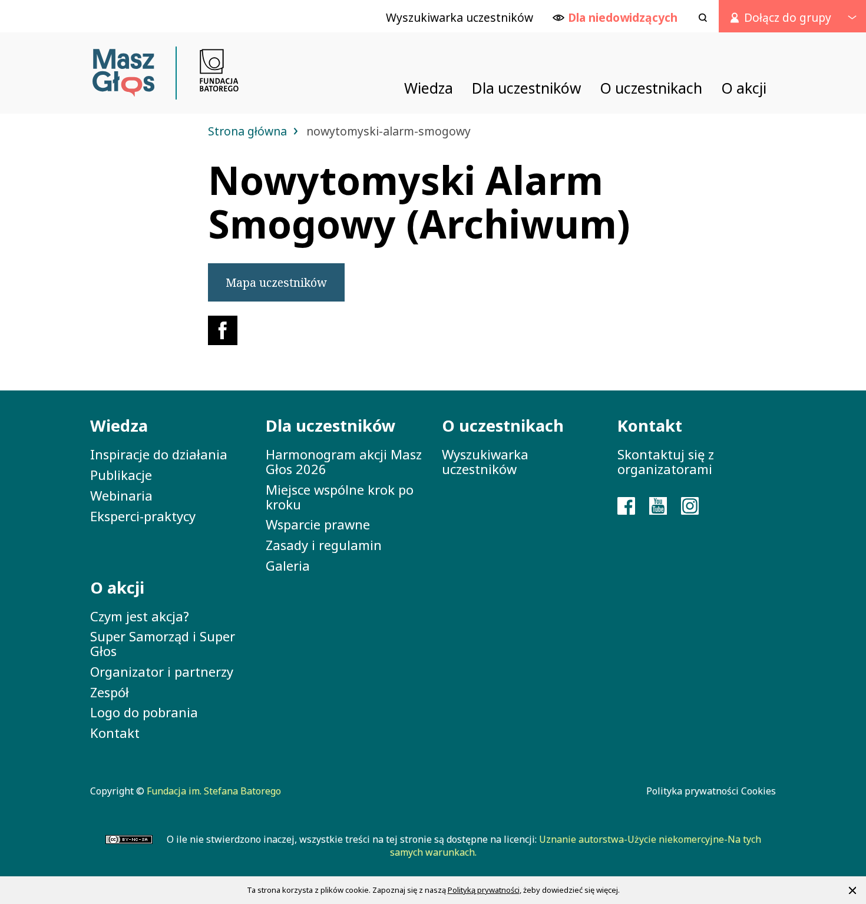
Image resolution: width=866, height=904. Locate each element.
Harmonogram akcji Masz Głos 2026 (344, 461)
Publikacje (121, 475)
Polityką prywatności (484, 890)
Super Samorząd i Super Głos (162, 643)
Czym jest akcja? (139, 616)
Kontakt (115, 732)
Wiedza (119, 425)
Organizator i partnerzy (161, 671)
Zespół (109, 692)
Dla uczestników (331, 425)
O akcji (117, 587)
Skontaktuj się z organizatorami (665, 461)
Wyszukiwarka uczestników (485, 461)
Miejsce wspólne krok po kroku (340, 497)
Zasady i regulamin (324, 545)
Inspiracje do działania (158, 454)
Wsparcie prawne (318, 524)
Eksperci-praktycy (143, 516)
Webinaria (121, 495)
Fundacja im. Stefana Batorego (214, 790)
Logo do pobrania (144, 712)
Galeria (288, 565)
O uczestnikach (503, 425)
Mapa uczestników (276, 282)
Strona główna (249, 131)
